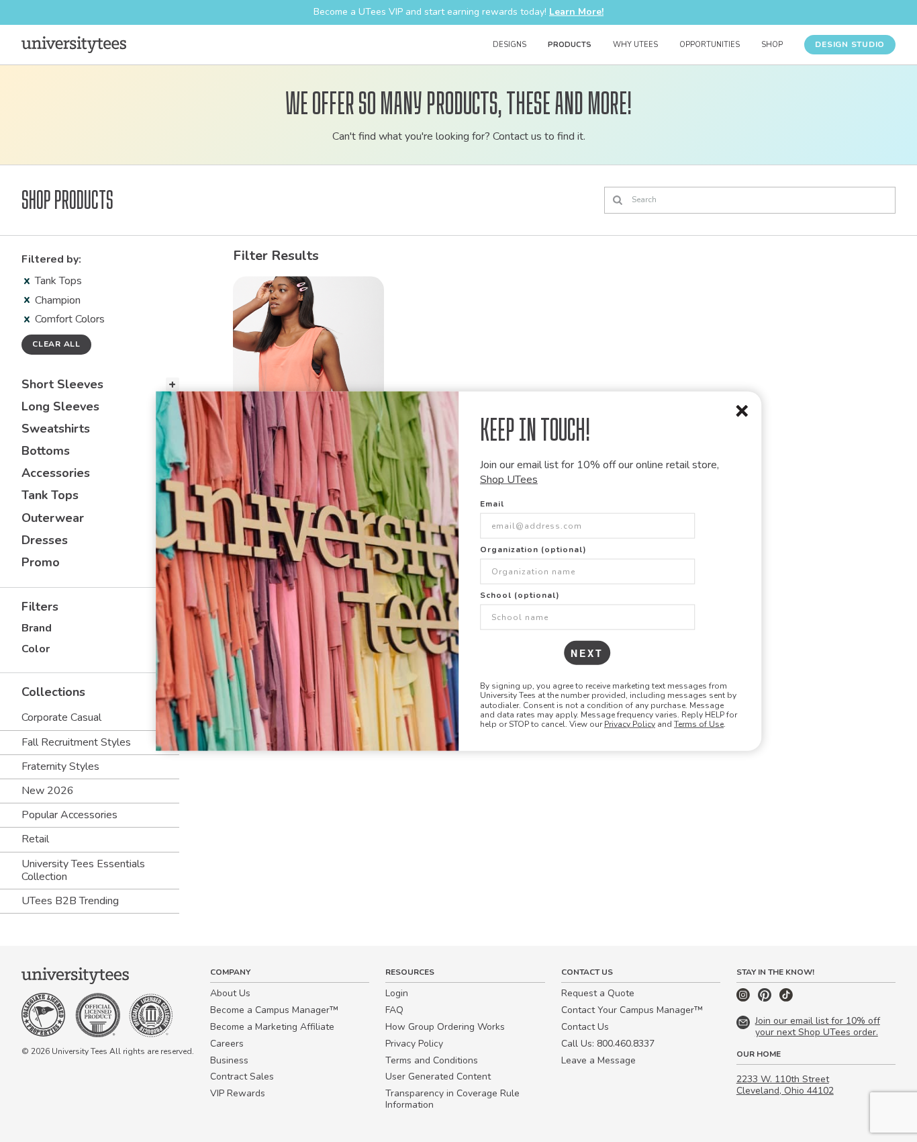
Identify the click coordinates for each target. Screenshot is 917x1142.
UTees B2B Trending (70, 900)
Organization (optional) (533, 548)
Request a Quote (597, 993)
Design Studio (850, 44)
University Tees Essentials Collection (83, 870)
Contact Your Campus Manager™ (632, 1010)
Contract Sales (242, 1076)
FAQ (394, 1010)
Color (35, 649)
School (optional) (520, 594)
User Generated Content (438, 1076)
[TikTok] (786, 998)
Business (229, 1060)
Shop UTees (509, 479)
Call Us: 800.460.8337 (608, 1043)
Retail (35, 839)
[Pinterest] (766, 998)
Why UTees (635, 45)
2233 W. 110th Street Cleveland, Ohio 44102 (785, 1085)
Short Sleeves (62, 384)
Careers (227, 1043)
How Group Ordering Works (445, 1026)
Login (396, 993)
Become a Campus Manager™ (274, 1010)
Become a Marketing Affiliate (272, 1026)
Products (569, 45)
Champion (58, 300)
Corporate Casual (61, 717)
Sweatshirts (55, 429)
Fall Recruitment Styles (76, 742)
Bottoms (45, 451)
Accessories (55, 473)
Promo (40, 562)
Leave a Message (598, 1060)
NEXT (587, 652)
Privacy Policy (629, 724)
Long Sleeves (60, 406)
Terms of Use (699, 724)
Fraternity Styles (60, 766)
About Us (230, 993)
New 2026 (47, 790)
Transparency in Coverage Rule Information (452, 1099)
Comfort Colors (70, 319)
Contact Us (585, 1026)
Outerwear (52, 518)
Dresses (44, 540)
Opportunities (709, 45)
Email (492, 503)
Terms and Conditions (431, 1060)
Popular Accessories (69, 814)
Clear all (56, 344)
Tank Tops (58, 280)
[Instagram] (744, 998)
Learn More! (576, 11)
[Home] (73, 44)
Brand (36, 628)
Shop (772, 45)
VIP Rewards (237, 1093)
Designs (509, 45)
